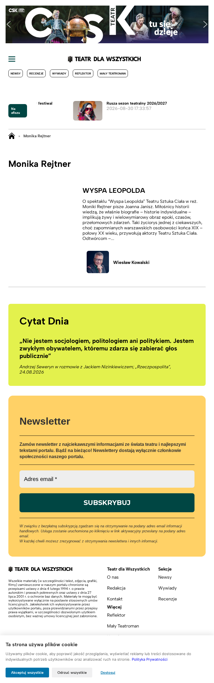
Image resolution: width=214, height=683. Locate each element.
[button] (8, 24)
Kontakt (115, 599)
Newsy (16, 73)
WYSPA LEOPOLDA (113, 190)
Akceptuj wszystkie (27, 672)
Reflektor (83, 73)
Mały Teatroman (113, 73)
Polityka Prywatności (149, 659)
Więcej (114, 607)
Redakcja (116, 588)
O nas (113, 577)
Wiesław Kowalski (131, 262)
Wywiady (59, 73)
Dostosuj (108, 672)
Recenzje (36, 73)
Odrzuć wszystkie (72, 672)
